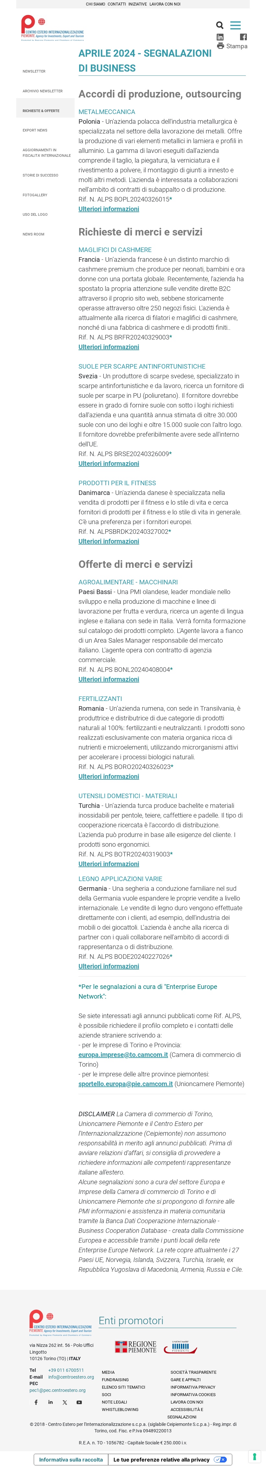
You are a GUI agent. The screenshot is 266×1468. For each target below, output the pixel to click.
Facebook (37, 1402)
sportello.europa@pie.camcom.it (126, 1084)
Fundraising (115, 1379)
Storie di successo (40, 175)
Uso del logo (35, 214)
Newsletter (34, 71)
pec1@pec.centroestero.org (58, 1390)
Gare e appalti (186, 1379)
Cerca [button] (222, 26)
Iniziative (137, 4)
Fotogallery (35, 195)
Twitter (65, 1402)
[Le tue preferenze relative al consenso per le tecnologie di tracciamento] (254, 1457)
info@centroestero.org (71, 1377)
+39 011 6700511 (66, 1370)
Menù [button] (236, 26)
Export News (35, 130)
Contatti (117, 4)
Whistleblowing (120, 1409)
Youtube (80, 1402)
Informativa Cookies (193, 1394)
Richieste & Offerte (41, 111)
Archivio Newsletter (43, 91)
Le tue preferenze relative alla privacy (162, 1459)
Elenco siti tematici (123, 1387)
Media (108, 1372)
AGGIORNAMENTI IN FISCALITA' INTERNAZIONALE (47, 153)
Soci (106, 1394)
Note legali (114, 1402)
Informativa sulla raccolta (71, 1459)
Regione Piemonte (139, 1351)
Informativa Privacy (193, 1387)
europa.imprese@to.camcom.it (123, 1055)
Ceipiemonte (52, 28)
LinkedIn (51, 1402)
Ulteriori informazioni (109, 209)
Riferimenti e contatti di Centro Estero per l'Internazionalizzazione (60, 1324)
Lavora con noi (165, 4)
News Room (33, 234)
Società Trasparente (193, 1372)
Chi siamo (95, 4)
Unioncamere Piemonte (187, 1351)
